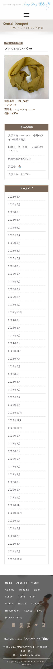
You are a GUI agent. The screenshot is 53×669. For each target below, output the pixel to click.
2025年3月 (14, 289)
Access (28, 610)
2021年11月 (15, 505)
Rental (22, 596)
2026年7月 (14, 204)
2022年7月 (14, 451)
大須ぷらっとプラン (19, 174)
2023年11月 (15, 351)
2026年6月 (14, 212)
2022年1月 (14, 497)
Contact (35, 603)
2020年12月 (15, 559)
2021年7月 (14, 536)
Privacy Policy (13, 617)
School (9, 596)
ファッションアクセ (31, 27)
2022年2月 (14, 490)
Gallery (9, 603)
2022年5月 (14, 466)
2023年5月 (14, 374)
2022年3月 (14, 482)
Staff (32, 596)
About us (21, 583)
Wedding (24, 589)
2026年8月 (14, 197)
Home (8, 583)
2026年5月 (14, 220)
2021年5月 (14, 551)
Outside (9, 589)
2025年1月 (14, 304)
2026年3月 (14, 235)
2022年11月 (15, 420)
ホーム (14, 27)
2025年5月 (14, 274)
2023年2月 (14, 397)
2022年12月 (15, 412)
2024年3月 (14, 343)
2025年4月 (14, 281)
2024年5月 (14, 328)
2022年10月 (15, 428)
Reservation (12, 610)
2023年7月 (14, 358)
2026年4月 (14, 227)
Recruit (22, 603)
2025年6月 (14, 266)
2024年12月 (15, 312)
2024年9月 (14, 320)
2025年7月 (14, 258)
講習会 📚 (14, 166)
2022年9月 (14, 436)
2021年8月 (14, 528)
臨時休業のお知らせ (20, 159)
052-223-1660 (32, 655)
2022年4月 (14, 474)
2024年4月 (14, 335)
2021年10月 (15, 513)
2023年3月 (14, 389)
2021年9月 (14, 520)
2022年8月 (14, 443)
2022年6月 (14, 459)
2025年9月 (14, 243)
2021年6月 (14, 544)
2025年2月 (14, 297)
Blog (39, 610)
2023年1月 (14, 405)
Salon (37, 589)
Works (35, 583)
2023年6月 (14, 366)
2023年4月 (14, 382)
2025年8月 (14, 250)
